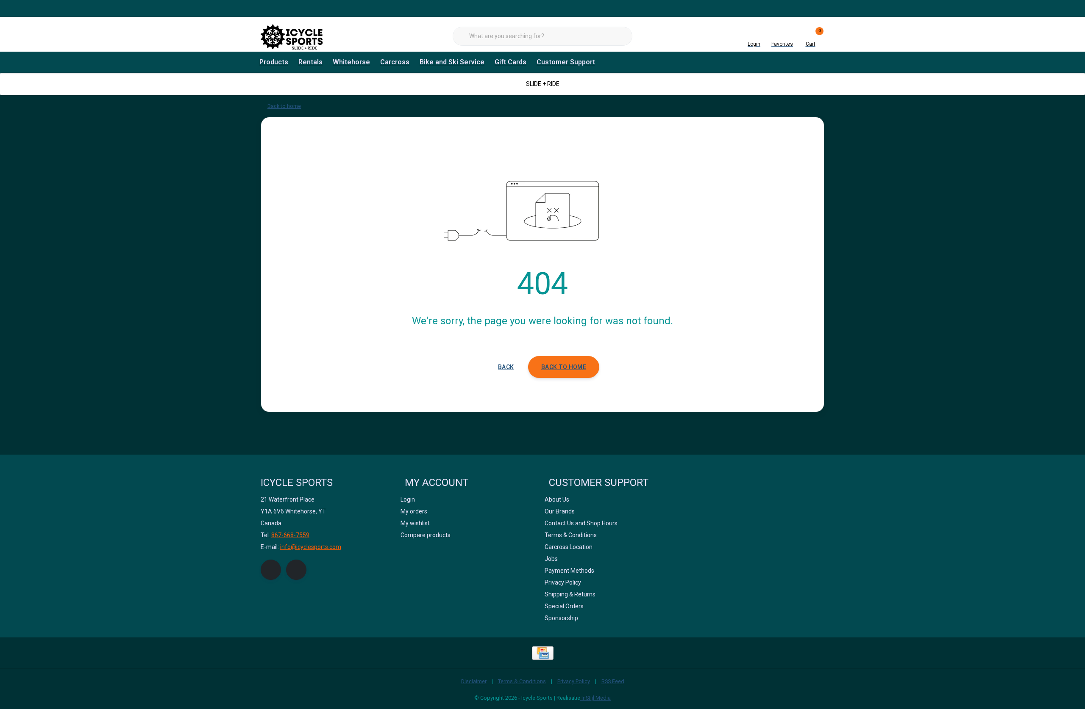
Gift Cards (510, 62)
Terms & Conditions (522, 681)
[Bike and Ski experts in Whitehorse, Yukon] (292, 36)
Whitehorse (351, 62)
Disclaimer (474, 681)
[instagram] (296, 570)
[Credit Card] (543, 653)
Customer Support (566, 62)
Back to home (563, 367)
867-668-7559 (290, 535)
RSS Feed (612, 681)
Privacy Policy (573, 681)
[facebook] (271, 570)
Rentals (310, 62)
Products (273, 62)
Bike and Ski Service (452, 62)
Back (506, 367)
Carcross (394, 62)
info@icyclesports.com (310, 546)
